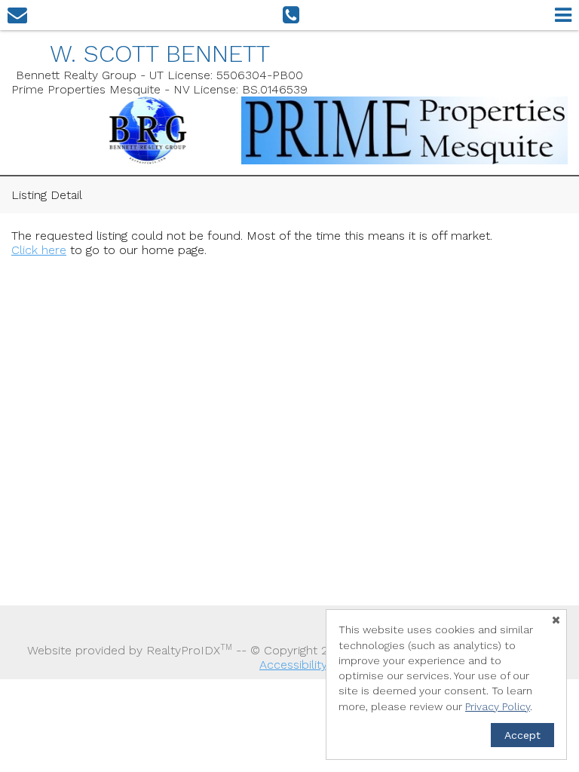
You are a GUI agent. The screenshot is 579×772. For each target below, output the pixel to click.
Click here (38, 250)
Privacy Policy (497, 706)
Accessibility (293, 664)
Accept (522, 735)
